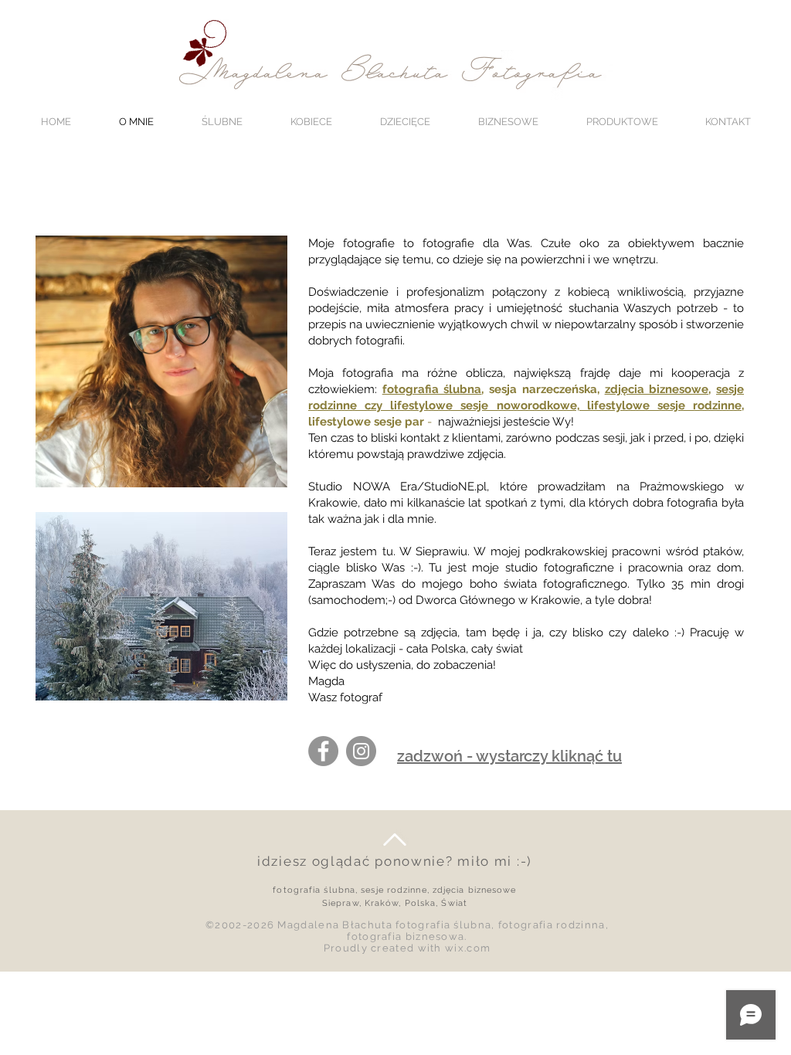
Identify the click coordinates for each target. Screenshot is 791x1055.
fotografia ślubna (432, 389)
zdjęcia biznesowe (657, 389)
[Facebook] (323, 751)
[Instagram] (361, 751)
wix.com (468, 948)
